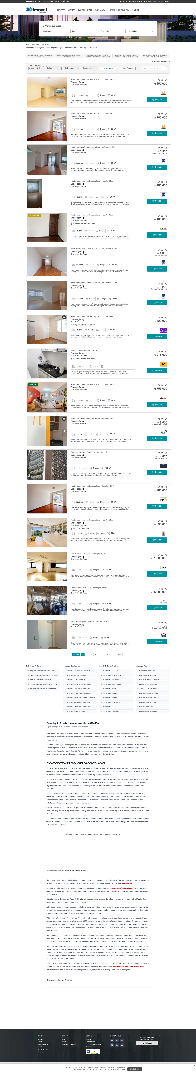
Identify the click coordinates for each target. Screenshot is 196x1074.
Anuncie (64, 1042)
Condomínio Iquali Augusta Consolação (78, 702)
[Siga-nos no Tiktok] (117, 1040)
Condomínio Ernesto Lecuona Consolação (78, 693)
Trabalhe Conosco (92, 1047)
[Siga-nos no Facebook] (112, 1040)
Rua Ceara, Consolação (146, 706)
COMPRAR (61, 10)
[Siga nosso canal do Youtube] (122, 1045)
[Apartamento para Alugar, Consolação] (47, 160)
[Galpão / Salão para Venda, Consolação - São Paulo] (98, 363)
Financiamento (137, 1)
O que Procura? (125, 1)
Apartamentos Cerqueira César (112, 675)
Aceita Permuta (127, 68)
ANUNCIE (135, 10)
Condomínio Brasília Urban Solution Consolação (80, 697)
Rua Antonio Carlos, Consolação (148, 693)
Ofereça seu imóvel (68, 1047)
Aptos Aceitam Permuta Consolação (41, 679)
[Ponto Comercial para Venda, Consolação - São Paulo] (98, 600)
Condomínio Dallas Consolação (75, 679)
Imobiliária (41, 1047)
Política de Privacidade (93, 1044)
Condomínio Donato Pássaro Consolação (78, 684)
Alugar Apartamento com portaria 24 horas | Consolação (44, 675)
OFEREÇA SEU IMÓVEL (119, 10)
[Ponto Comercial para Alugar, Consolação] (47, 465)
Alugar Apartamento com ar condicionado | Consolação (44, 670)
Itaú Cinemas (127, 883)
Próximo (118, 654)
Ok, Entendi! (134, 1069)
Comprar (40, 1039)
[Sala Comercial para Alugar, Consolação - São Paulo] (98, 634)
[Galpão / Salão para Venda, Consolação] (47, 363)
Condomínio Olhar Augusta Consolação (78, 688)
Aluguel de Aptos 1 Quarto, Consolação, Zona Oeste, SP (40, 56)
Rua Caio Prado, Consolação (147, 702)
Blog (145, 1)
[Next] (64, 92)
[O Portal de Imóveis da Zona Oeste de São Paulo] (36, 12)
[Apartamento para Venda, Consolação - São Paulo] (98, 92)
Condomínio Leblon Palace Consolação (78, 706)
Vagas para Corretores (155, 1)
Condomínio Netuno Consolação (75, 711)
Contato (167, 1)
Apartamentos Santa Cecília (111, 702)
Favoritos (41, 1052)
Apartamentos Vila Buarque (111, 711)
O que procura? (43, 1049)
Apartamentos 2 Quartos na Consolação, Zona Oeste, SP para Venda (155, 56)
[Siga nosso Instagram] (122, 1040)
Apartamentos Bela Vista (110, 670)
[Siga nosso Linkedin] (117, 1045)
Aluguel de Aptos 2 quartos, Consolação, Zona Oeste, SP (69, 56)
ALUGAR (71, 10)
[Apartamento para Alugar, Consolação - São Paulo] (98, 160)
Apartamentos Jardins (109, 688)
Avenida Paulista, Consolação (148, 684)
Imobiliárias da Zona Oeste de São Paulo (128, 967)
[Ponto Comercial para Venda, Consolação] (47, 600)
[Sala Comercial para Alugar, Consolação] (47, 634)
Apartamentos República (110, 697)
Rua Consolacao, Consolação (148, 711)
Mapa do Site (90, 1042)
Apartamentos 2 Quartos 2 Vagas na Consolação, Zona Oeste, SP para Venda (126, 56)
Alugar (40, 1042)
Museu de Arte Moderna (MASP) (122, 888)
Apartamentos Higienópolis (111, 679)
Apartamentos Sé (108, 706)
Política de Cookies (118, 1069)
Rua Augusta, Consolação (147, 670)
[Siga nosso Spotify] (112, 1045)
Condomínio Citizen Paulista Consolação (78, 670)
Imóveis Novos (107, 68)
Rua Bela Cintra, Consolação (147, 675)
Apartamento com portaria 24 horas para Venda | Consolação (44, 688)
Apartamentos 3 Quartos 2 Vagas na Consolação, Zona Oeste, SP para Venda (97, 56)
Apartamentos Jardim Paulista (112, 684)
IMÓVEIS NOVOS (85, 10)
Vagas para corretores (69, 1044)
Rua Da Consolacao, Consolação (149, 679)
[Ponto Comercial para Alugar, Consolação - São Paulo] (98, 465)
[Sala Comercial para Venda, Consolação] (47, 566)
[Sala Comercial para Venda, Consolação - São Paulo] (98, 566)
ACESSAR (148, 1043)
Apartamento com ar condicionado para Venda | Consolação (44, 684)
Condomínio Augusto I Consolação (76, 675)
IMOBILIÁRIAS (101, 10)
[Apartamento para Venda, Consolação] (47, 92)
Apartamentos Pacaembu (110, 693)
